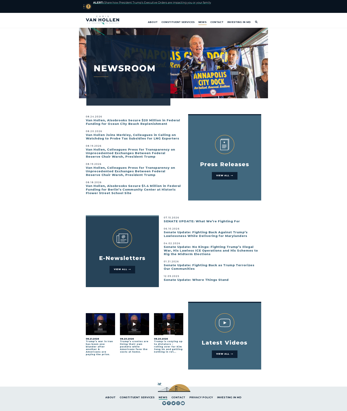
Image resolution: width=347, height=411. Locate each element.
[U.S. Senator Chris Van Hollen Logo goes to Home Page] (104, 20)
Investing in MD (239, 22)
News (202, 22)
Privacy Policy (201, 397)
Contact (217, 22)
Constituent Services (178, 22)
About (153, 22)
